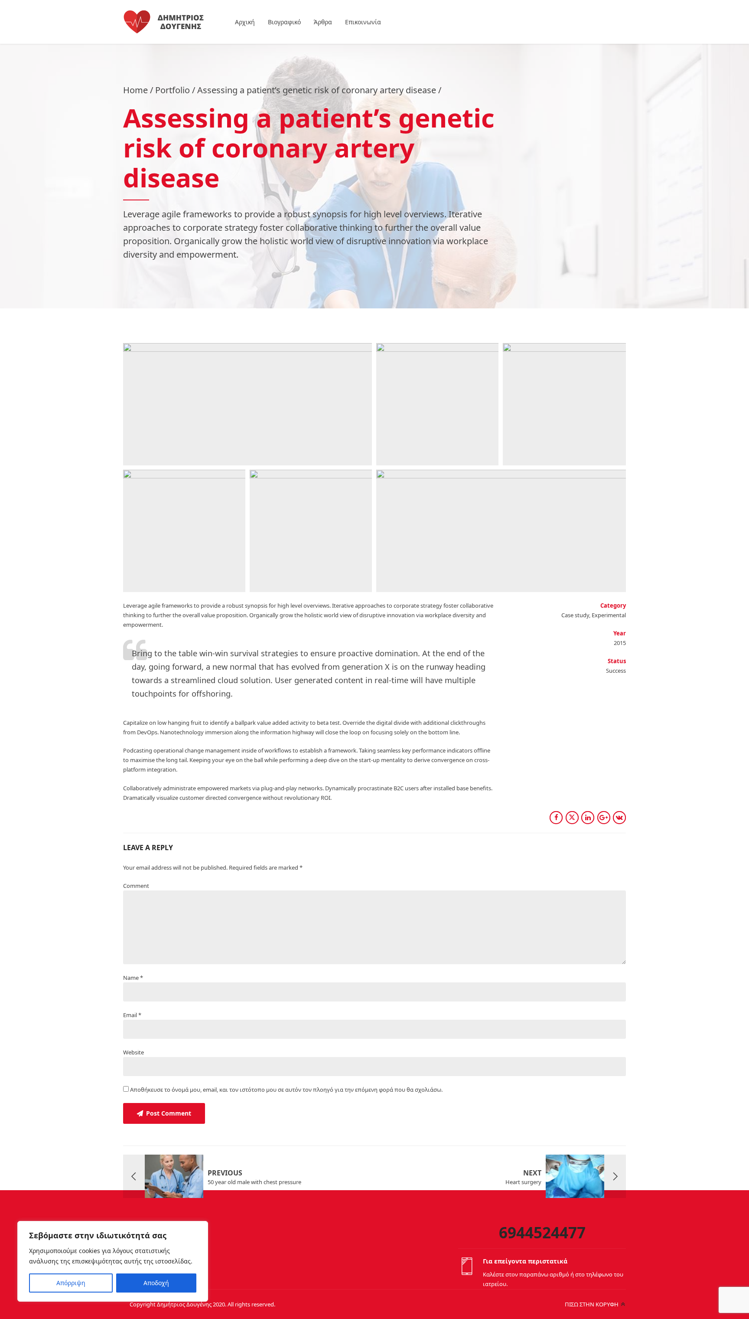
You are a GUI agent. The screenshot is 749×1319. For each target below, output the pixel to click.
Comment (136, 886)
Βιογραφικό (284, 22)
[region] (112, 1261)
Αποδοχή (156, 1283)
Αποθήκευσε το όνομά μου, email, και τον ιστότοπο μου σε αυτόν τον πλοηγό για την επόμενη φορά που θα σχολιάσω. (286, 1089)
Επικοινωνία (363, 22)
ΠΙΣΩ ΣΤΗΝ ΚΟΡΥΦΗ (592, 1304)
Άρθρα (323, 22)
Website (133, 1052)
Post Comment (168, 1113)
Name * (133, 978)
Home (135, 90)
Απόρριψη (70, 1283)
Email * (132, 1015)
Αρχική (245, 22)
